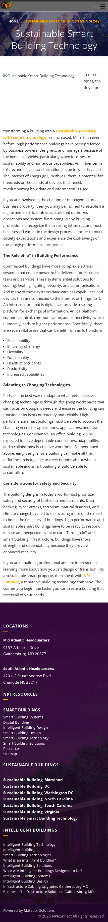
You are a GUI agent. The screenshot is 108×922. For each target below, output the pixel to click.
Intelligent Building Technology (29, 844)
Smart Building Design (22, 732)
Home (13, 21)
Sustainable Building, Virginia (31, 811)
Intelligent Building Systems (26, 876)
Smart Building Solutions (24, 743)
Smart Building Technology (25, 738)
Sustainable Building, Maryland (33, 779)
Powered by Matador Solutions (29, 910)
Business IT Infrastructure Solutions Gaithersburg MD (48, 891)
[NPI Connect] (54, 5)
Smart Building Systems (23, 717)
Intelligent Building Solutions (27, 865)
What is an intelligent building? (29, 860)
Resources (12, 748)
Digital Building (16, 722)
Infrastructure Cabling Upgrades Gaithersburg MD (45, 886)
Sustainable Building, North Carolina (38, 798)
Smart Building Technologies (27, 855)
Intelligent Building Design (25, 727)
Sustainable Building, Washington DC (38, 792)
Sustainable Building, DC (26, 786)
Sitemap (10, 753)
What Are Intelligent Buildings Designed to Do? (42, 870)
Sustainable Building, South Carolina (38, 805)
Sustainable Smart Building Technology (40, 818)
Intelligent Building (19, 849)
